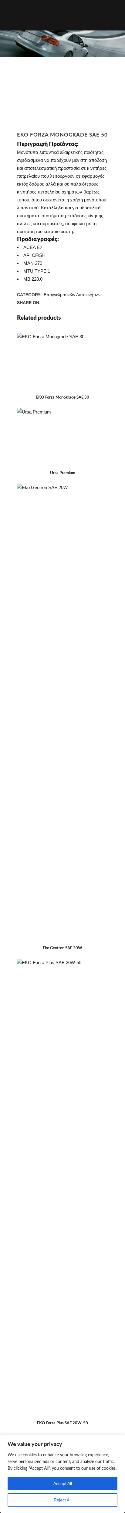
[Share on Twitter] (51, 302)
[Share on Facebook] (45, 302)
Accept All (62, 1483)
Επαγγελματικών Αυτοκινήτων (72, 294)
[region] (62, 1473)
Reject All (62, 1499)
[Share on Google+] (58, 302)
